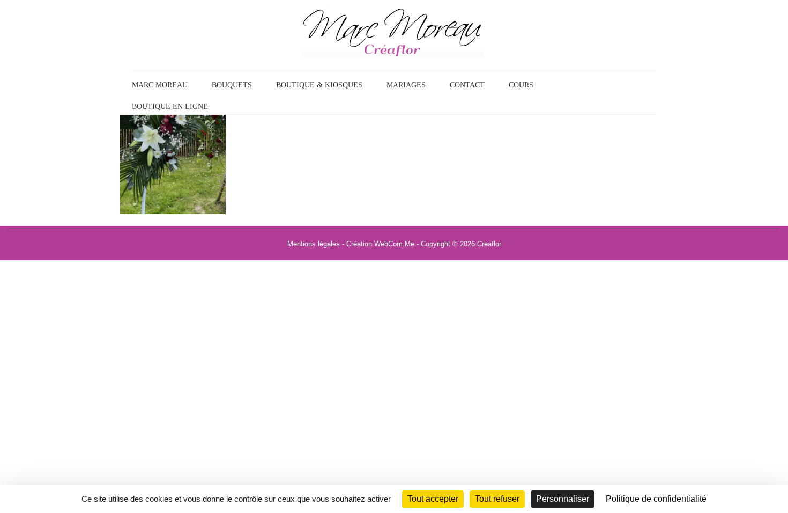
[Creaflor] (392, 31)
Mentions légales (313, 244)
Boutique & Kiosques (319, 85)
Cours (521, 85)
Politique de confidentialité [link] (656, 498)
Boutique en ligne (170, 106)
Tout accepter (432, 498)
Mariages (406, 85)
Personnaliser (562, 498)
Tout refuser (497, 498)
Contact (467, 85)
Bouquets (232, 85)
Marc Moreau (160, 85)
